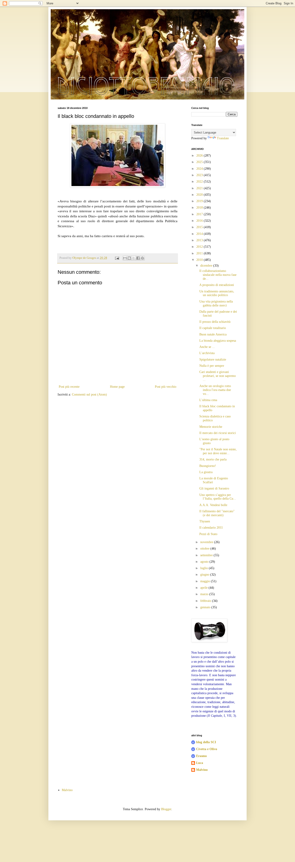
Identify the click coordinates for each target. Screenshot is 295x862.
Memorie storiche (210, 426)
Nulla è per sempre (211, 365)
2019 (200, 201)
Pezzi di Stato (208, 534)
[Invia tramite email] (125, 258)
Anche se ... (207, 347)
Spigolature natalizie (212, 359)
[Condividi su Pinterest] (142, 258)
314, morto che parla (213, 459)
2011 (200, 253)
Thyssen (204, 521)
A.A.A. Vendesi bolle (213, 505)
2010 (200, 260)
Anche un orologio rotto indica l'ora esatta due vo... (215, 390)
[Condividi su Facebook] (138, 258)
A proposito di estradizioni (216, 285)
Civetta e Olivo (206, 749)
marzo (204, 594)
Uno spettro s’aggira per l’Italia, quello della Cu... (217, 497)
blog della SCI (206, 742)
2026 (200, 155)
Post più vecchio (165, 386)
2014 (200, 234)
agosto (204, 561)
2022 (200, 181)
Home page (117, 386)
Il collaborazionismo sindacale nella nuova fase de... (217, 274)
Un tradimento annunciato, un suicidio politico (216, 293)
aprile (204, 587)
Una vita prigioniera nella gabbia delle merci (216, 303)
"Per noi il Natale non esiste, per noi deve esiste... (218, 451)
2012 (200, 246)
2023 (200, 175)
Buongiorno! (207, 466)
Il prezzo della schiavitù (214, 321)
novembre (207, 542)
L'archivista (207, 353)
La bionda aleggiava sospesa (217, 340)
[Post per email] (117, 257)
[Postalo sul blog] (129, 258)
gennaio (205, 607)
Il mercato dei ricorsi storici (217, 433)
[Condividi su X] (133, 258)
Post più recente (69, 386)
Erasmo (201, 756)
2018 (200, 207)
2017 (200, 214)
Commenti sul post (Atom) (89, 394)
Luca (199, 763)
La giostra (205, 472)
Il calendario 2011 (211, 527)
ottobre (205, 548)
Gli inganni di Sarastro (214, 488)
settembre (207, 555)
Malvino (202, 770)
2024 (200, 168)
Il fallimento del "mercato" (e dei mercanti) (217, 513)
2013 (200, 240)
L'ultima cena (208, 400)
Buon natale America (213, 334)
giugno (205, 574)
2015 (200, 227)
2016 (200, 220)
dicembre (206, 265)
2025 (200, 162)
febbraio (206, 601)
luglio (204, 568)
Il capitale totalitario (212, 328)
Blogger (166, 809)
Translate (223, 138)
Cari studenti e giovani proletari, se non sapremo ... (217, 375)
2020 (200, 194)
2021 (200, 188)
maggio (205, 581)
